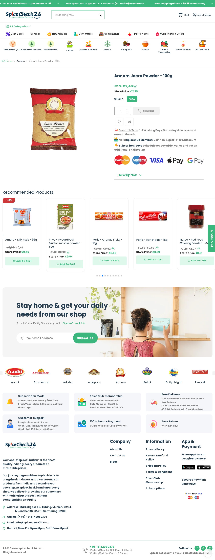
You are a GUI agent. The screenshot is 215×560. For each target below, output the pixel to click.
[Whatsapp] (209, 548)
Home (9, 61)
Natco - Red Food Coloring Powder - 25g (194, 241)
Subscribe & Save (130, 145)
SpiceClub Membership (154, 480)
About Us (116, 449)
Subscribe (85, 338)
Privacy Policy (155, 449)
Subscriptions (155, 488)
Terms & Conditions (159, 472)
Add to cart (24, 261)
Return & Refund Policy (157, 457)
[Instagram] (203, 548)
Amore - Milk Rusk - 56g (21, 240)
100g (132, 99)
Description (127, 175)
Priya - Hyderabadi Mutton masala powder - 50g (65, 243)
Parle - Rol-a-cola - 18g (151, 240)
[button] (3, 235)
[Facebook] (197, 548)
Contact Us (117, 455)
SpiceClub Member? (140, 140)
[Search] (100, 15)
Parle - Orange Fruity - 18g (108, 241)
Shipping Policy (156, 466)
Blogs (114, 461)
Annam (21, 61)
